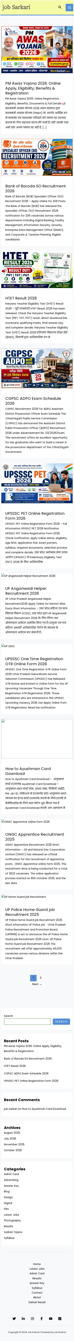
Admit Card (11, 1174)
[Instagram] (32, 1318)
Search (8, 1016)
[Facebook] (41, 1318)
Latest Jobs (11, 1215)
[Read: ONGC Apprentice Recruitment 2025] (25, 821)
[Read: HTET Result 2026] (36, 269)
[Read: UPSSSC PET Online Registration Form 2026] (36, 483)
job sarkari (10, 1109)
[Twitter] (14, 1318)
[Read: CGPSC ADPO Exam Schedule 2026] (36, 368)
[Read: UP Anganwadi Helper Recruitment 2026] (28, 576)
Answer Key (11, 1186)
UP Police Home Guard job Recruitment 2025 (30, 912)
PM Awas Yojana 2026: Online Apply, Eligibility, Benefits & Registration (33, 88)
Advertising (11, 1180)
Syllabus (9, 1238)
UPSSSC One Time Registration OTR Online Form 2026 (34, 661)
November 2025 (14, 1144)
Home (37, 1264)
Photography (12, 1220)
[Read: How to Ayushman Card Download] (36, 738)
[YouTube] (50, 1318)
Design (8, 1197)
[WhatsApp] (59, 1318)
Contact (37, 1293)
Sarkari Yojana (13, 1232)
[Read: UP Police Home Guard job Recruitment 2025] (23, 897)
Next (37, 984)
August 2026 (12, 1133)
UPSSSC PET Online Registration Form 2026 (35, 516)
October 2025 (13, 1150)
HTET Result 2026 (21, 298)
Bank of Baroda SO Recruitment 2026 (35, 188)
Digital (8, 1203)
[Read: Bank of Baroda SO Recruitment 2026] (36, 157)
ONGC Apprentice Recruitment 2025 (34, 837)
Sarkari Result (37, 1302)
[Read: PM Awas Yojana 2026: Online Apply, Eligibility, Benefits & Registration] (36, 49)
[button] (60, 7)
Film (6, 1209)
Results (8, 1226)
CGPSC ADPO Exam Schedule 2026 (33, 401)
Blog (6, 1191)
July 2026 (10, 1138)
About (37, 1297)
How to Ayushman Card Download (28, 771)
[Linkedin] (23, 1318)
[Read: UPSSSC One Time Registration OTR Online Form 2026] (8, 646)
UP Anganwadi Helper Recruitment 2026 (26, 591)
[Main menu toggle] (69, 7)
